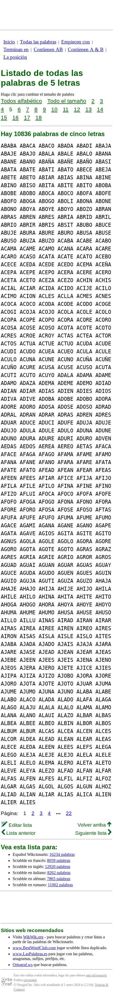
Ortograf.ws (23, 964)
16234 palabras (62, 854)
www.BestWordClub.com (34, 948)
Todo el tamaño (66, 101)
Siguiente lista (91, 833)
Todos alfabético (21, 101)
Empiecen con (75, 42)
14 (100, 109)
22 (69, 813)
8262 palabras (58, 872)
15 (4, 117)
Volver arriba (92, 825)
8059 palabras (58, 860)
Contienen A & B (86, 49)
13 (88, 109)
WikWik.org (33, 937)
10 (54, 109)
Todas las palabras (38, 42)
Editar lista (19, 825)
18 (38, 117)
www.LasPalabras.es (30, 954)
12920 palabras (57, 866)
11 (66, 109)
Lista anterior (20, 833)
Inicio (9, 42)
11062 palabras (60, 885)
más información (96, 975)
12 (77, 109)
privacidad (30, 980)
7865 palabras (58, 878)
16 (15, 117)
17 (27, 117)
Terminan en (16, 49)
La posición (15, 57)
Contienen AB (48, 49)
